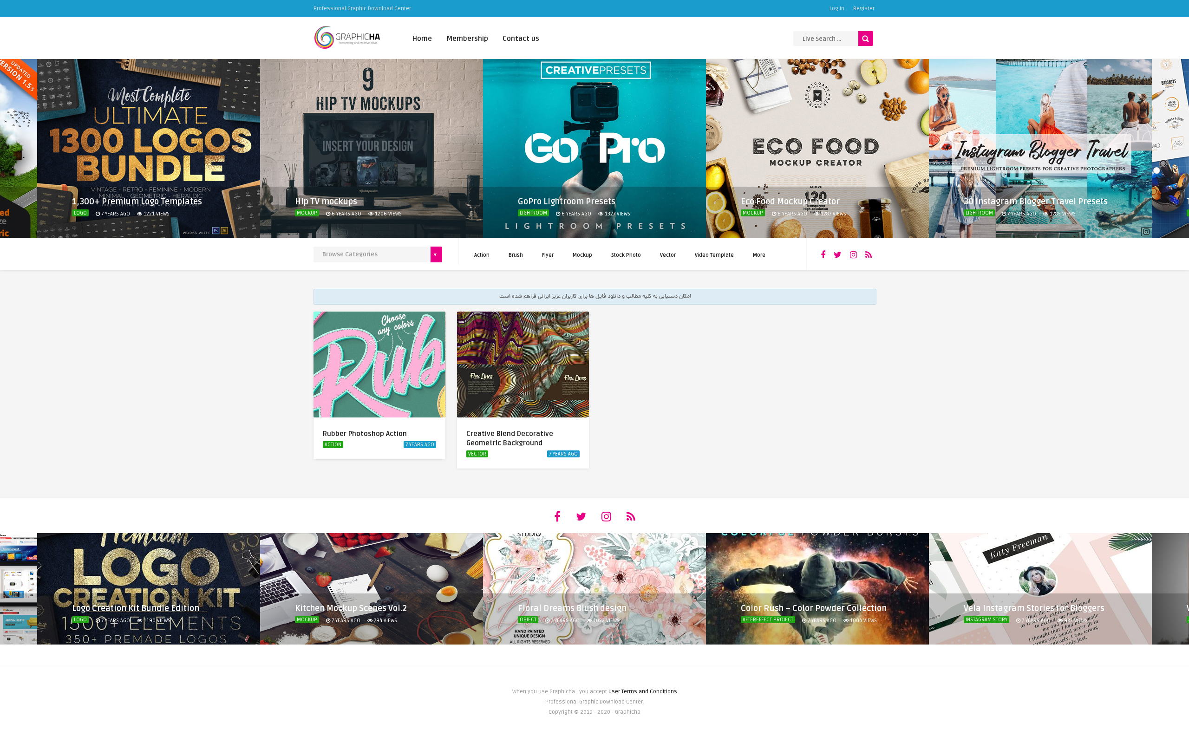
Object (528, 620)
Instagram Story (986, 620)
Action (482, 255)
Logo (80, 213)
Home (422, 38)
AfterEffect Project (768, 620)
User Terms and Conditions (642, 691)
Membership (467, 38)
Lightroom (533, 213)
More (759, 255)
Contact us (521, 38)
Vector (668, 255)
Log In (837, 8)
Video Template (714, 255)
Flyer (548, 255)
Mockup (307, 213)
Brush (516, 255)
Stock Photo (626, 255)
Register (864, 8)
